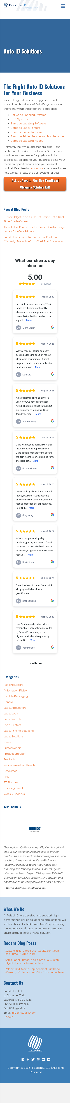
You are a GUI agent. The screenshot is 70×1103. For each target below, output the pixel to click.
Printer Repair (12, 748)
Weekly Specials (14, 794)
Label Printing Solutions (19, 730)
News (7, 742)
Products (9, 759)
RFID (6, 776)
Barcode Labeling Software (28, 123)
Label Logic (11, 713)
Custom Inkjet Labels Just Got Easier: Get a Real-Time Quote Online (32, 952)
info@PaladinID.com (24, 1012)
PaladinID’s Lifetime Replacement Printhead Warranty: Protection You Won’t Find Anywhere (34, 970)
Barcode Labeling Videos (27, 140)
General (9, 702)
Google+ (9, 1017)
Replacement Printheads (19, 765)
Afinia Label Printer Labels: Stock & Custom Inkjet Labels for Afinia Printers (32, 961)
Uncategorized (13, 788)
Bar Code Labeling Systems (28, 115)
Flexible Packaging (16, 696)
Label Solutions (13, 736)
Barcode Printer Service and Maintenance (37, 136)
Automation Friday (15, 690)
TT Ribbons (11, 782)
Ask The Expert (13, 684)
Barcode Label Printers (25, 127)
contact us (36, 168)
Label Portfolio (13, 719)
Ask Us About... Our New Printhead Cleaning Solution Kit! (35, 183)
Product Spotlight (15, 753)
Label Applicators (15, 707)
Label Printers (12, 725)
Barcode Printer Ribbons (26, 132)
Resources (10, 771)
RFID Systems (19, 119)
